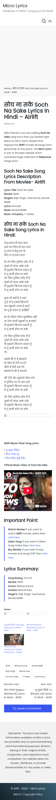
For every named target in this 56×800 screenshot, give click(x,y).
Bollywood (9, 123)
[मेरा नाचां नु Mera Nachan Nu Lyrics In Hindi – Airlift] (36, 617)
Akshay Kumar (21, 665)
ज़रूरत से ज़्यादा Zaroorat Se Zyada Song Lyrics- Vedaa (13, 649)
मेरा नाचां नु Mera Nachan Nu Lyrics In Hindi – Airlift (36, 627)
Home (7, 88)
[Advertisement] (28, 57)
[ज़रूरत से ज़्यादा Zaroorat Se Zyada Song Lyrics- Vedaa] (14, 639)
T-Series (26, 676)
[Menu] (50, 21)
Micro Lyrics (15, 5)
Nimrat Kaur (24, 671)
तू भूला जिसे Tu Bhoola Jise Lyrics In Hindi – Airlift (14, 627)
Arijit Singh (10, 671)
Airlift (8, 665)
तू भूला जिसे (12, 450)
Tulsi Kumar (39, 676)
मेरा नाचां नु (12, 454)
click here (13, 537)
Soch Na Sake (12, 676)
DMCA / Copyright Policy (28, 794)
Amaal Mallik (37, 665)
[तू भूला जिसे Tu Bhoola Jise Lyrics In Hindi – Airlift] (14, 617)
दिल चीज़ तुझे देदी (15, 458)
